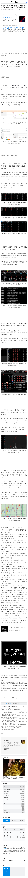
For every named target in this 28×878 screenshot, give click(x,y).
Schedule (14, 797)
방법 (8, 848)
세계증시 (8, 850)
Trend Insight (14, 812)
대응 (15, 848)
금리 (13, 848)
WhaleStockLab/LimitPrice (6, 9)
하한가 (8, 851)
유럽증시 (12, 851)
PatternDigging (14, 799)
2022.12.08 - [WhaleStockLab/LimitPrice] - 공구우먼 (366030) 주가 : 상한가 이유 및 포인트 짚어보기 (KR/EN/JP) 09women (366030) (14, 588)
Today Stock (14, 791)
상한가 (5, 848)
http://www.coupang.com (9, 25)
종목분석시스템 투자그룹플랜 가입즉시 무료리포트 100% (9, 17)
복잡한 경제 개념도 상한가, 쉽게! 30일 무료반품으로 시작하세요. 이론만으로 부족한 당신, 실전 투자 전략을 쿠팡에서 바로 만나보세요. (14, 30)
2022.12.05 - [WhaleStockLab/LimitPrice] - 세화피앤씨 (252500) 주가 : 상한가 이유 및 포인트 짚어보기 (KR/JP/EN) (14, 549)
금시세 (10, 848)
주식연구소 (20, 847)
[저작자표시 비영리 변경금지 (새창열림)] (19, 697)
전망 (17, 850)
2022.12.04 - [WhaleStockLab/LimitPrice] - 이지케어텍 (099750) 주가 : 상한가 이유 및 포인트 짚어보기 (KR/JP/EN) (14, 543)
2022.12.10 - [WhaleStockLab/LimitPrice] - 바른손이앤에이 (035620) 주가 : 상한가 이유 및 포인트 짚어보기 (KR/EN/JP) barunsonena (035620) (14, 607)
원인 (16, 847)
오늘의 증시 (20, 851)
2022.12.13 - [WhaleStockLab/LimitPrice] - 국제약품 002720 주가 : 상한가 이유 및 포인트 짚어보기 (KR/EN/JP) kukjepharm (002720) (14, 620)
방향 (11, 847)
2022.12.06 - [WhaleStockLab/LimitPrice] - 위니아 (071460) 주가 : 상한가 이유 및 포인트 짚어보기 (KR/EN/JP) (14, 575)
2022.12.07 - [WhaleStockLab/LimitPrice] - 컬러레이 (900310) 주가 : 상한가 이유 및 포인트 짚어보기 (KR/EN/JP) (14, 581)
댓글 (2, 733)
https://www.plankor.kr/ (8, 14)
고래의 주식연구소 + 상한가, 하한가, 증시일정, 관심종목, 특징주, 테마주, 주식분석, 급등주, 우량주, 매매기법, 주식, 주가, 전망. (11, 744)
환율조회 (4, 847)
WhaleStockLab (5, 703)
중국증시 (7, 853)
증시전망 (21, 848)
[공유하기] (7, 698)
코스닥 (10, 853)
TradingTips (14, 795)
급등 (12, 853)
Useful (14, 810)
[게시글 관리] (9, 698)
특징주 (17, 848)
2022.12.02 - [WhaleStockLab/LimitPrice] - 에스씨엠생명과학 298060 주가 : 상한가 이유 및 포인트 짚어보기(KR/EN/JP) (14, 536)
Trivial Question (14, 808)
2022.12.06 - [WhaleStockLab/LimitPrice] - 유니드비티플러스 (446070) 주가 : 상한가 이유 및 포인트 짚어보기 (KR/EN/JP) (14, 569)
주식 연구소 (14, 2)
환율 (5, 850)
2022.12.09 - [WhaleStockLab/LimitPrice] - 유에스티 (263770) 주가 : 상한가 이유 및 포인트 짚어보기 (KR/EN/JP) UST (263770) (14, 601)
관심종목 (16, 851)
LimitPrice (11, 703)
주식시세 (8, 847)
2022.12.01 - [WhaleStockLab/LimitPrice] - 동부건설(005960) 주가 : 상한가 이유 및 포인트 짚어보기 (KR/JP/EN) (14, 530)
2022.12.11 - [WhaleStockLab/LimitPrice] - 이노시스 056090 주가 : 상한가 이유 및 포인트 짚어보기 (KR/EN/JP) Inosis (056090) (14, 614)
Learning (14, 801)
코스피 (5, 851)
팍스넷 (14, 847)
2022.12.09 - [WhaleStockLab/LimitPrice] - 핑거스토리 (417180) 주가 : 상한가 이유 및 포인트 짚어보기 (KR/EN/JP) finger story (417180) (14, 594)
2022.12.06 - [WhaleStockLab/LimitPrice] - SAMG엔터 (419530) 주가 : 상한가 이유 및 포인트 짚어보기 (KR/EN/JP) (14, 562)
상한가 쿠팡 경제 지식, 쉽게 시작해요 (13, 28)
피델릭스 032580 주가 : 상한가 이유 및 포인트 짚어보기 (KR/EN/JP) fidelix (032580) (14, 6)
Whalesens (14, 786)
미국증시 (20, 850)
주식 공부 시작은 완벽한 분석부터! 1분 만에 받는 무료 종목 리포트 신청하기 (9, 20)
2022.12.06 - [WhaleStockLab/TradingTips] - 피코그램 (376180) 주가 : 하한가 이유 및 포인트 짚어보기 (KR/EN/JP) (14, 556)
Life (14, 803)
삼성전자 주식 (13, 850)
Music (14, 805)
